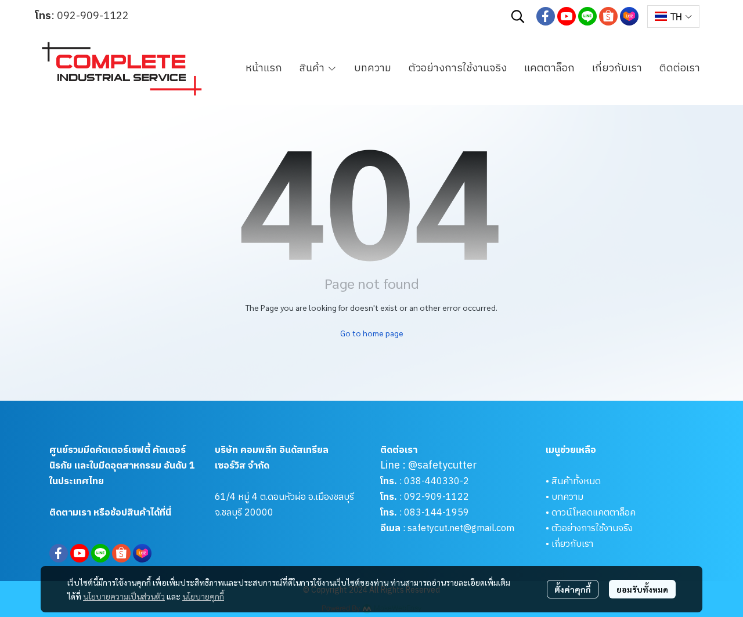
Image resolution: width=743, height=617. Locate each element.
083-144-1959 (436, 513)
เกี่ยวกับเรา (572, 544)
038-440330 (431, 481)
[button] (518, 16)
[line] (587, 16)
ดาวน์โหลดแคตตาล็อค (593, 513)
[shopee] (608, 16)
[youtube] (566, 16)
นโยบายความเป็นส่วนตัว (124, 596)
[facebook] (545, 16)
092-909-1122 (93, 16)
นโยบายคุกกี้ (203, 596)
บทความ (567, 497)
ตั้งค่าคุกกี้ (572, 589)
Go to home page (371, 333)
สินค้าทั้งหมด (576, 481)
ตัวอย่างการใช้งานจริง (592, 528)
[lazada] (629, 16)
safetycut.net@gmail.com (460, 528)
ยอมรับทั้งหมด (642, 589)
